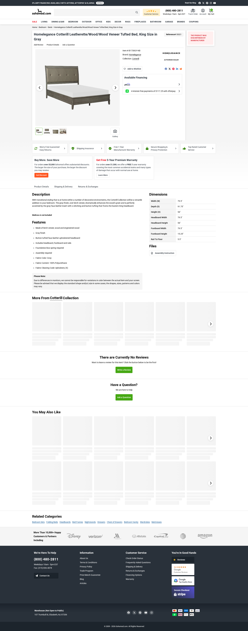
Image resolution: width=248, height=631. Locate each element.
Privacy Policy (86, 566)
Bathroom (155, 22)
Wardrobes (145, 522)
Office (98, 22)
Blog (82, 579)
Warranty (130, 579)
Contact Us (45, 576)
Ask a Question (68, 45)
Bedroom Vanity (131, 522)
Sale (34, 22)
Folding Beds (52, 522)
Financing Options (134, 575)
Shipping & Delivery (134, 566)
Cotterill (135, 58)
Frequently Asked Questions (138, 562)
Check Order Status (134, 558)
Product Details (53, 45)
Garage (169, 22)
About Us (84, 558)
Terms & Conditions (88, 562)
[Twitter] (203, 3)
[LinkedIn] (177, 69)
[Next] (210, 323)
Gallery (115, 136)
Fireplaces (140, 22)
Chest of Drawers (114, 522)
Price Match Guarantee (90, 575)
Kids (108, 22)
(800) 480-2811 (46, 559)
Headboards (65, 522)
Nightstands (90, 522)
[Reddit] (181, 69)
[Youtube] (214, 3)
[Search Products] (137, 12)
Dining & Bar (58, 22)
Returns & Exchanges (135, 571)
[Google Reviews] (183, 569)
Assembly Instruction (164, 253)
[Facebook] (199, 3)
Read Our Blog (190, 3)
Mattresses (157, 522)
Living (44, 22)
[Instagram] (211, 3)
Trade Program (86, 571)
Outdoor (86, 22)
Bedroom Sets (38, 522)
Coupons (193, 22)
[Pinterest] (207, 3)
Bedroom (73, 22)
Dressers (101, 522)
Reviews (181, 560)
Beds (50, 27)
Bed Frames (77, 522)
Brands (181, 22)
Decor (118, 22)
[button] (97, 12)
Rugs (127, 22)
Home (34, 27)
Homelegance (135, 54)
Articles (83, 583)
